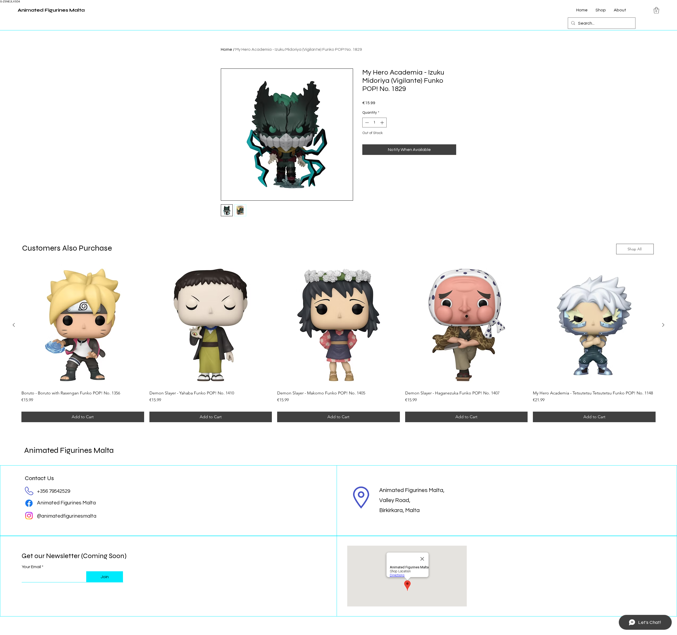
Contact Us (39, 478)
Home (226, 49)
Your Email (31, 567)
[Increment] (382, 122)
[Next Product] (663, 325)
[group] (338, 343)
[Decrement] (366, 122)
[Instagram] (29, 516)
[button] (656, 10)
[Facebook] (29, 503)
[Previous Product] (14, 325)
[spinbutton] (374, 122)
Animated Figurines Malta (69, 450)
